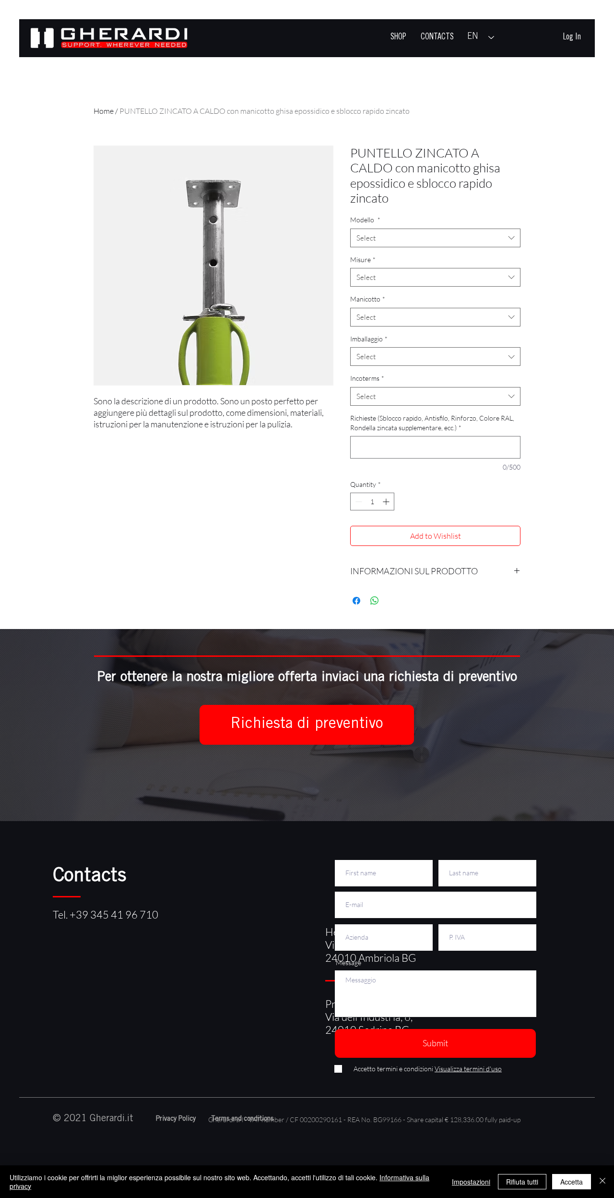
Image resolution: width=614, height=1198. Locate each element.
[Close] (602, 1181)
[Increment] (387, 501)
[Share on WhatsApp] (374, 600)
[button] (307, 725)
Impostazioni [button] (471, 1181)
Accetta (571, 1181)
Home (104, 111)
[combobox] (435, 238)
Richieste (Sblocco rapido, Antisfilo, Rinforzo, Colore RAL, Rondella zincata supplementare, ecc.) (432, 423)
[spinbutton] (372, 501)
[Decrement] (358, 501)
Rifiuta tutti (522, 1181)
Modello (365, 220)
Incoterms (367, 378)
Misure (363, 259)
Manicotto (367, 299)
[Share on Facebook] (356, 600)
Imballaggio (369, 339)
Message (348, 962)
